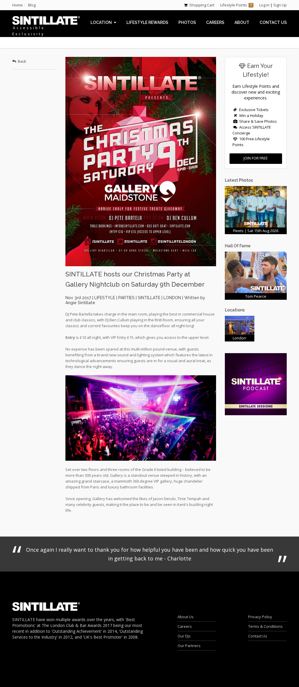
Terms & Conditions (265, 626)
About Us (186, 616)
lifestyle (104, 297)
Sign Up (280, 5)
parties (126, 297)
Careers (185, 626)
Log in (264, 5)
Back (21, 61)
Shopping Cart (201, 5)
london (172, 297)
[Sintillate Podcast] (256, 383)
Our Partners (189, 645)
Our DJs (184, 636)
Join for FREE (256, 158)
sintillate (149, 297)
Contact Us (257, 636)
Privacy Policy (260, 616)
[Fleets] (256, 206)
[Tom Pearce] (256, 271)
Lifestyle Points (233, 5)
